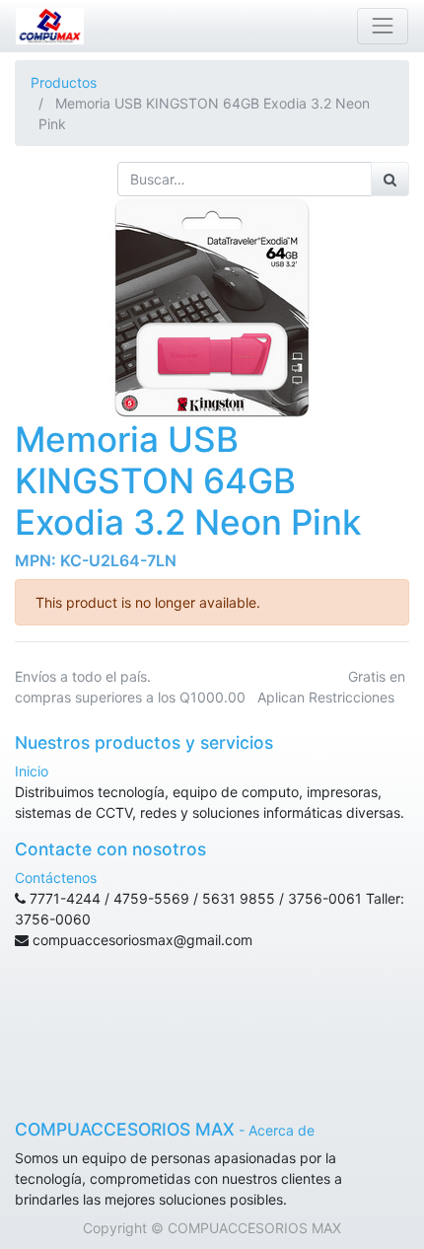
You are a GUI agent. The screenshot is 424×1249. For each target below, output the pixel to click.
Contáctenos (56, 877)
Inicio (31, 771)
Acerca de (281, 1130)
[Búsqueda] (390, 179)
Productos (64, 82)
